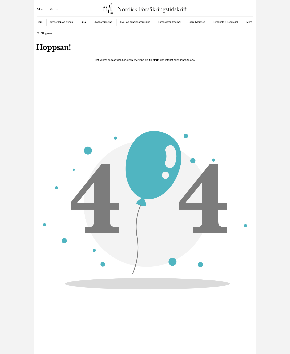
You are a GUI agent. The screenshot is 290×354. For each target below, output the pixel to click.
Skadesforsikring (103, 22)
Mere (249, 22)
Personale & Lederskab (225, 22)
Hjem (39, 22)
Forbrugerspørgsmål (169, 22)
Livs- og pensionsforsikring (135, 22)
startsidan (158, 60)
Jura (83, 22)
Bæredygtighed (197, 22)
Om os (54, 9)
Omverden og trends (61, 22)
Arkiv (40, 9)
